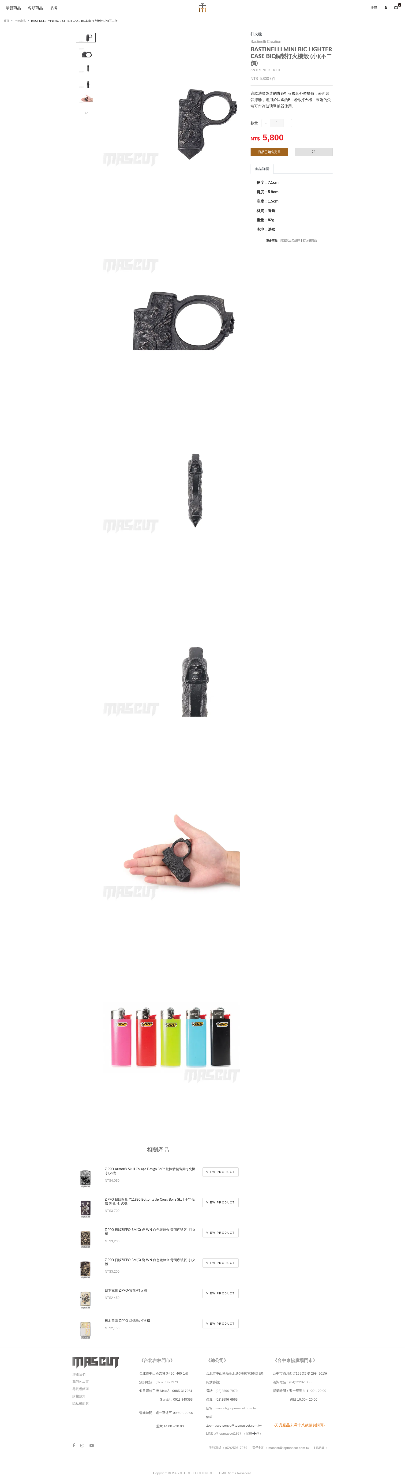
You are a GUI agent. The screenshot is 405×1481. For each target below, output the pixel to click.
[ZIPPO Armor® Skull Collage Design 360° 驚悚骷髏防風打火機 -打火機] (85, 1175)
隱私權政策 (80, 1403)
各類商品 (35, 8)
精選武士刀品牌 (290, 240)
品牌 (53, 8)
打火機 (256, 34)
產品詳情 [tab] (262, 169)
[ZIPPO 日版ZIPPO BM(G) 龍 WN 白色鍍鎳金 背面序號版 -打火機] (85, 1265)
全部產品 (20, 21)
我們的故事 (80, 1381)
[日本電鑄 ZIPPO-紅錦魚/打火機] (85, 1326)
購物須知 (79, 1396)
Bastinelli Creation (266, 42)
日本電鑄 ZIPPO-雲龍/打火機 (126, 1290)
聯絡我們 (79, 1374)
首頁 (6, 21)
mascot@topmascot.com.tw (236, 1408)
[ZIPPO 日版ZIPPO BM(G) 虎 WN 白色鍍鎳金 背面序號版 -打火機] (85, 1235)
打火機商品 (310, 240)
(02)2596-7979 (167, 1382)
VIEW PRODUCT (220, 1172)
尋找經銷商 (80, 1389)
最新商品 (13, 8)
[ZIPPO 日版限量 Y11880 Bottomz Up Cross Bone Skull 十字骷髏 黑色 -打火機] (85, 1205)
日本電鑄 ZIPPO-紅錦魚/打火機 (127, 1321)
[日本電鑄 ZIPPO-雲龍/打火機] (85, 1296)
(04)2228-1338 (300, 1382)
